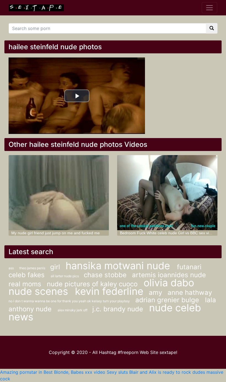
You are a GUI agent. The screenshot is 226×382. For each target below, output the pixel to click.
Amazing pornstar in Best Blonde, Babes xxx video (52, 372)
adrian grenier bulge (168, 300)
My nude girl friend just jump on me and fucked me (55, 233)
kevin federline (109, 291)
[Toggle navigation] (209, 7)
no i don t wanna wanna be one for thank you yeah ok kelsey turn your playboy (69, 301)
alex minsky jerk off (73, 310)
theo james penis (32, 268)
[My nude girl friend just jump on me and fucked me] (59, 192)
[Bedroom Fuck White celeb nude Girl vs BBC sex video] (167, 192)
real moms (25, 284)
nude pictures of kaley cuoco (93, 284)
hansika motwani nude (119, 266)
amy (155, 292)
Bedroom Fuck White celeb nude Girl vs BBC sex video (168, 233)
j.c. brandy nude (118, 309)
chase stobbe (105, 275)
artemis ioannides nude (169, 275)
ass (11, 268)
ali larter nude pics (65, 276)
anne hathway (190, 292)
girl (55, 267)
